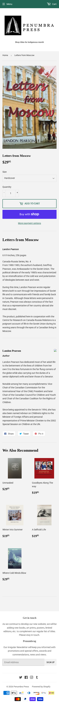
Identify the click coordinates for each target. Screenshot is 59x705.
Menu (9, 4)
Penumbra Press (21, 686)
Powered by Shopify (41, 686)
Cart (54, 4)
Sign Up (50, 662)
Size (4, 172)
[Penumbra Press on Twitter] (20, 678)
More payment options (29, 223)
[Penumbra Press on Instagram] (31, 678)
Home (5, 55)
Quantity (6, 187)
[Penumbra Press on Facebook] (26, 678)
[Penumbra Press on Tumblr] (37, 678)
